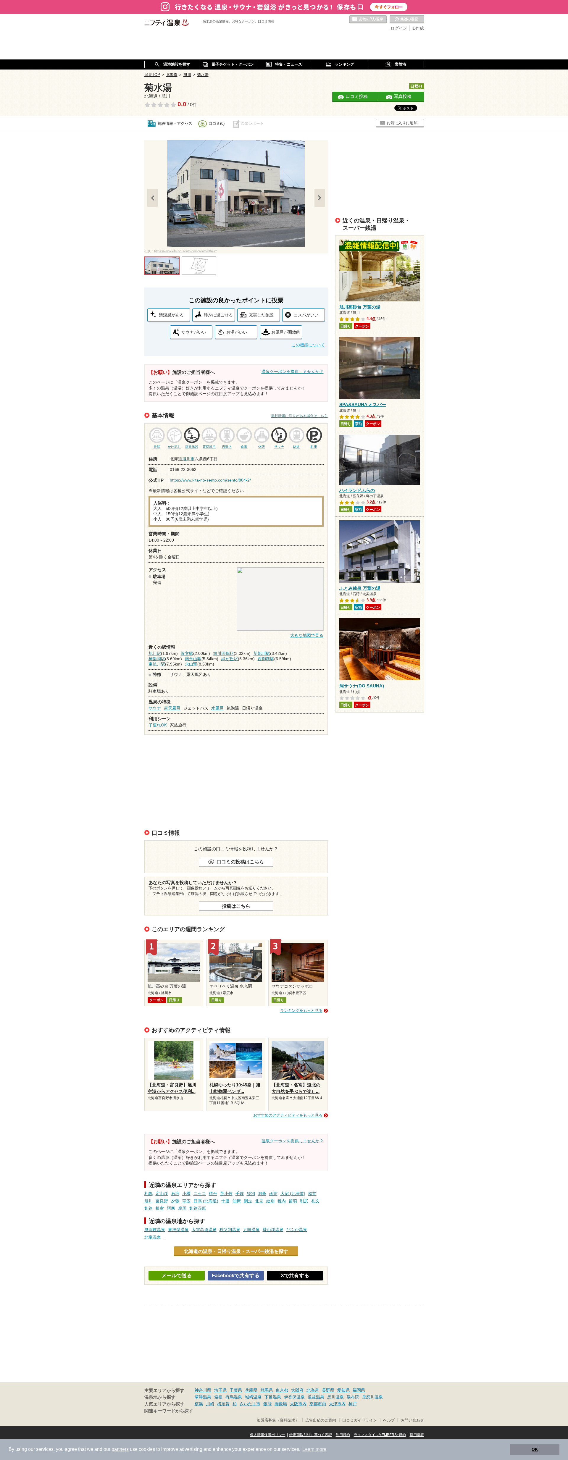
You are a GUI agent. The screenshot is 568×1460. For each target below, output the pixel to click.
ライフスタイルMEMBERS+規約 (380, 1435)
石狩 (175, 1193)
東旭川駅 (157, 664)
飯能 (267, 1403)
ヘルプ (389, 1420)
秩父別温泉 (230, 1229)
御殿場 (281, 1403)
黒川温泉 (335, 1397)
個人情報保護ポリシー (267, 1435)
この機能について (308, 345)
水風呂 (217, 708)
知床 (237, 1201)
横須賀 (223, 1403)
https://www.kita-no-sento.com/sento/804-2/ (185, 251)
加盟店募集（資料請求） (278, 1420)
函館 (273, 1193)
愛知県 (343, 1390)
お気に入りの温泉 (368, 19)
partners (120, 1449)
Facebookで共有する (235, 1275)
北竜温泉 (154, 1237)
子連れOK (158, 725)
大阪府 (297, 1390)
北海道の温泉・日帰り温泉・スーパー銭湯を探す (236, 1251)
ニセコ (199, 1193)
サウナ (155, 708)
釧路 (148, 1208)
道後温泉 (316, 1397)
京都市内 (317, 1403)
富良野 (162, 1201)
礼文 (315, 1201)
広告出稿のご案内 (320, 1420)
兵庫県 (251, 1390)
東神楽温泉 (178, 1229)
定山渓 (162, 1193)
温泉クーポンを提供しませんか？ (293, 371)
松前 (312, 1193)
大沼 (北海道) (292, 1193)
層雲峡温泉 (154, 1229)
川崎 (210, 1403)
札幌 (148, 1193)
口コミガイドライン (359, 1420)
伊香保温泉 (294, 1397)
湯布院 (353, 1397)
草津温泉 (203, 1397)
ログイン (398, 28)
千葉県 (236, 1390)
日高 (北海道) (205, 1201)
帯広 (186, 1201)
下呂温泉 (272, 1397)
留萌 (293, 1201)
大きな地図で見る (306, 635)
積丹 (213, 1193)
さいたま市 (250, 1403)
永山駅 (191, 664)
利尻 (304, 1201)
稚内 (281, 1201)
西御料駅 (266, 658)
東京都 (282, 1390)
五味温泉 (251, 1229)
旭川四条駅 (223, 653)
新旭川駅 (262, 653)
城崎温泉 (253, 1397)
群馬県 (266, 1390)
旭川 (148, 1201)
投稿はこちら (236, 906)
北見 (259, 1201)
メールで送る (177, 1275)
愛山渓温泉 (273, 1229)
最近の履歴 (407, 19)
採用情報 (417, 1435)
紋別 (270, 1201)
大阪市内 (298, 1403)
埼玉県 (220, 1390)
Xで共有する (295, 1275)
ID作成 (418, 28)
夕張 (175, 1201)
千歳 (239, 1193)
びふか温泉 (296, 1229)
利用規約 (343, 1435)
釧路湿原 (197, 1208)
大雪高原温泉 (204, 1229)
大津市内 (337, 1403)
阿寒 (171, 1208)
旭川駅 (155, 653)
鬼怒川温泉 (372, 1397)
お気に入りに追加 (402, 123)
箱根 (218, 1397)
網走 (248, 1201)
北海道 (312, 1390)
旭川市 (188, 458)
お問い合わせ (412, 1420)
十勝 (225, 1201)
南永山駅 (193, 658)
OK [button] (535, 1449)
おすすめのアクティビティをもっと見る (287, 1115)
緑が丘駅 (229, 658)
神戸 (352, 1403)
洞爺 (262, 1193)
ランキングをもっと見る (301, 1010)
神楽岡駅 (157, 658)
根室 (160, 1208)
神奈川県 (203, 1390)
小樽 (186, 1193)
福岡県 (359, 1390)
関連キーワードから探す (168, 1411)
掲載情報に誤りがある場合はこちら (299, 416)
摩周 (182, 1208)
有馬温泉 (233, 1397)
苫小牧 (226, 1193)
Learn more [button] (314, 1449)
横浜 (199, 1403)
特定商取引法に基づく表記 (310, 1435)
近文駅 (187, 653)
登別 (251, 1193)
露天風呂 (172, 708)
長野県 (328, 1390)
